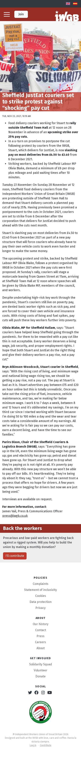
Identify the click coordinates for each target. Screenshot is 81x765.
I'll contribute (14, 556)
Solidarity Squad (40, 664)
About (41, 648)
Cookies (40, 596)
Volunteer (40, 670)
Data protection (41, 602)
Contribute (45, 745)
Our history (40, 624)
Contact (40, 630)
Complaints (40, 584)
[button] (6, 14)
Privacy (40, 608)
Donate (40, 676)
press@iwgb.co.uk (15, 516)
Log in (33, 745)
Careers (40, 642)
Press (40, 636)
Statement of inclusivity (40, 590)
